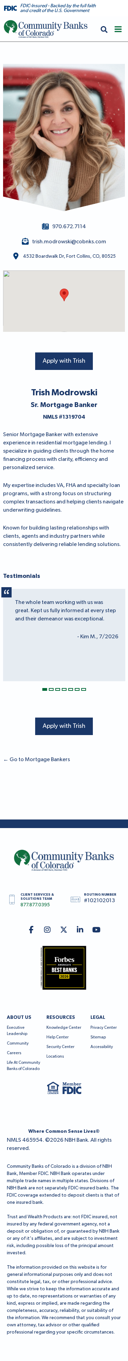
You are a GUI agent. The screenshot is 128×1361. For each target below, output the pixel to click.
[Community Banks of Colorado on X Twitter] (63, 930)
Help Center (57, 1037)
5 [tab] (70, 689)
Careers (14, 1053)
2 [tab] (51, 689)
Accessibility (101, 1047)
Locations (55, 1057)
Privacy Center (103, 1028)
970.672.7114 (69, 227)
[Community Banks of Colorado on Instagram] (47, 930)
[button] (104, 29)
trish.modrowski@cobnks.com (69, 242)
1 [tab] (44, 689)
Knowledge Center (63, 1028)
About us (19, 1017)
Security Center (60, 1047)
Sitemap (98, 1037)
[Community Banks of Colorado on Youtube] (96, 930)
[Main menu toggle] (118, 29)
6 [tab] (77, 689)
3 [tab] (57, 689)
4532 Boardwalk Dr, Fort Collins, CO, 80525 (69, 256)
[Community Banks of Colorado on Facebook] (31, 930)
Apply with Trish (64, 361)
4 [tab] (64, 689)
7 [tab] (83, 689)
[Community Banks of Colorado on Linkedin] (80, 930)
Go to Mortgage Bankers (36, 760)
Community (18, 1044)
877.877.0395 (35, 905)
